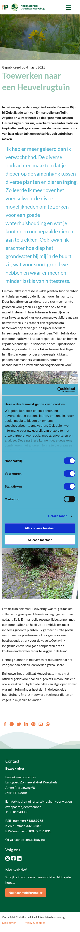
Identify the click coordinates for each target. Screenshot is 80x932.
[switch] (69, 473)
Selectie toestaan (40, 540)
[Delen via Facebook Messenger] (12, 724)
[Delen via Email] (41, 724)
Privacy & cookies (34, 922)
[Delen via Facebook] (5, 724)
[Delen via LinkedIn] (26, 724)
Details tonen (57, 516)
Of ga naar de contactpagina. (25, 839)
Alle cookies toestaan (40, 528)
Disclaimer (9, 922)
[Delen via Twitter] (19, 724)
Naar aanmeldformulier (26, 892)
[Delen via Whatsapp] (48, 724)
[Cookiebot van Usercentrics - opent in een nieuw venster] (57, 389)
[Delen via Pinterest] (33, 724)
